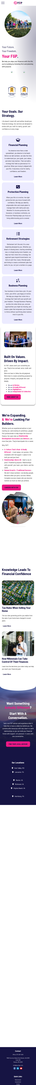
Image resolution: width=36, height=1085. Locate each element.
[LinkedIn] (18, 1068)
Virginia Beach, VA (19, 788)
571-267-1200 (19, 1054)
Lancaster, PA (19, 772)
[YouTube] (21, 1068)
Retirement (18, 1080)
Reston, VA (19, 780)
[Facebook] (14, 1068)
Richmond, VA (19, 784)
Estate (18, 1084)
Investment (18, 1082)
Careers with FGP (11, 487)
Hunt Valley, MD (19, 768)
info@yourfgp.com (18, 1065)
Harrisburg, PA (19, 796)
